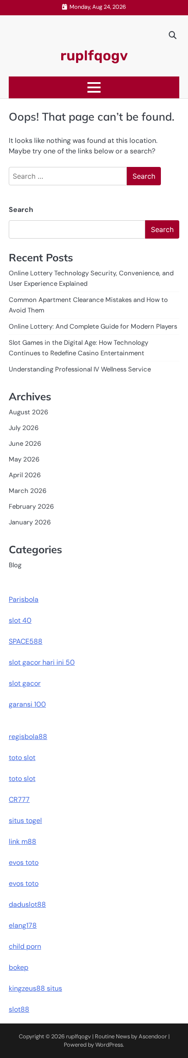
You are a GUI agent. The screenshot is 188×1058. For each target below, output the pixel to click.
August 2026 (28, 412)
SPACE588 (25, 641)
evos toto (23, 862)
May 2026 (24, 459)
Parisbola (23, 599)
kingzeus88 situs (35, 988)
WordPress (109, 1044)
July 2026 (23, 427)
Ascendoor (153, 1036)
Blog (15, 565)
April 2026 (25, 475)
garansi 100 (27, 704)
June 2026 (25, 443)
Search (21, 209)
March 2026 (27, 490)
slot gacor (25, 683)
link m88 (22, 841)
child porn (25, 946)
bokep (18, 967)
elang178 (23, 925)
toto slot (22, 757)
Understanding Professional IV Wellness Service (80, 369)
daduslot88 (27, 904)
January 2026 (30, 522)
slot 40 (20, 620)
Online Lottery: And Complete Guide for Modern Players (93, 326)
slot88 (19, 1009)
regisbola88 (28, 736)
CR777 (19, 799)
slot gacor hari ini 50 (42, 662)
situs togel (25, 820)
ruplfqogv (94, 55)
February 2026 (31, 506)
